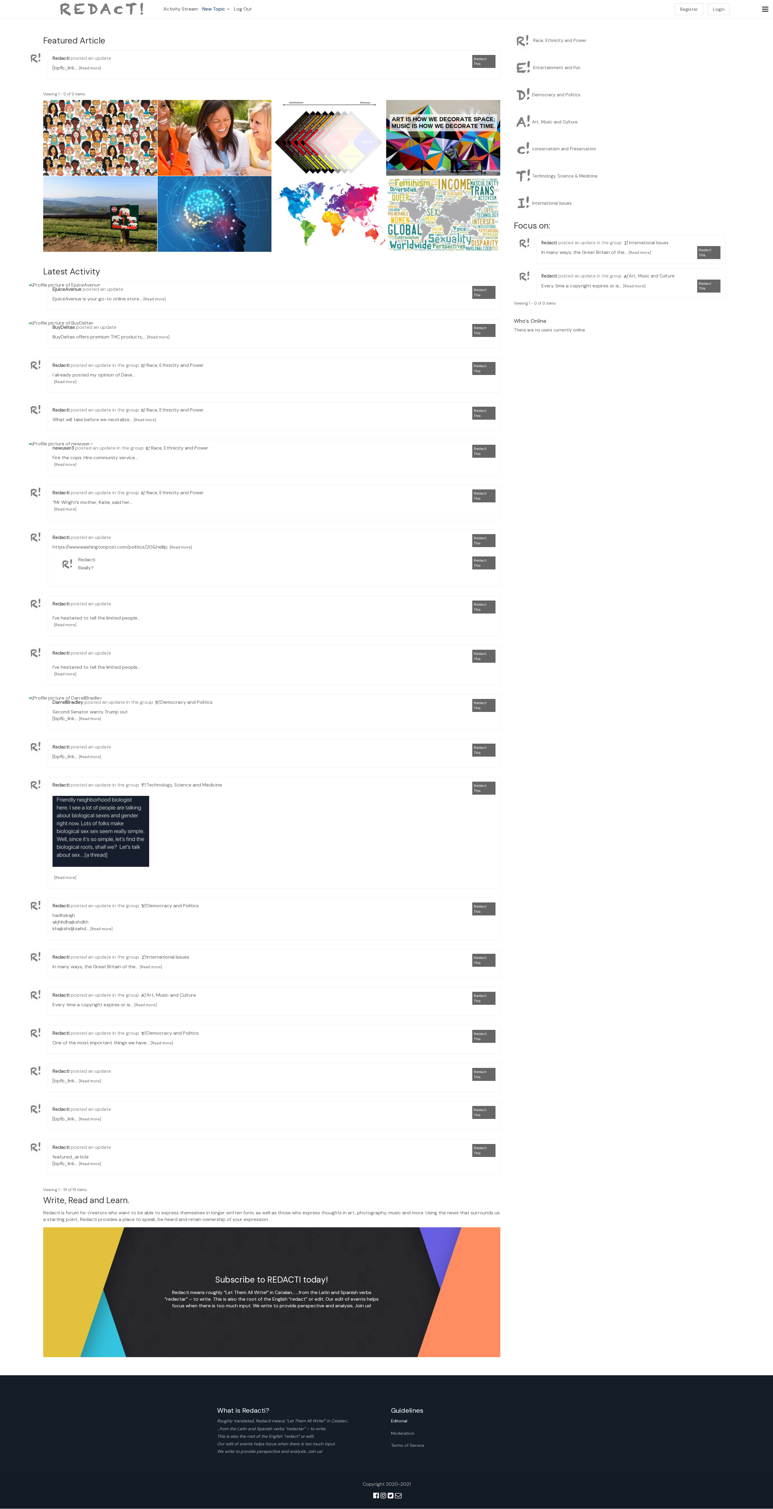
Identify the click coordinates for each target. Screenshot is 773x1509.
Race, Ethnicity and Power (175, 365)
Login (719, 9)
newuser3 (63, 448)
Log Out (243, 9)
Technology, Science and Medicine (184, 785)
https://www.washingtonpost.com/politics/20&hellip (110, 547)
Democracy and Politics (186, 702)
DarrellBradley (68, 702)
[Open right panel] (765, 9)
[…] (101, 831)
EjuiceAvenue (67, 289)
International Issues (167, 957)
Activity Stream (180, 9)
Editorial (399, 1421)
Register (689, 9)
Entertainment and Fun (556, 67)
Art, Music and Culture (171, 995)
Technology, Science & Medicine (565, 176)
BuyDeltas (64, 327)
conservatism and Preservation (564, 149)
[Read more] (90, 68)
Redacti (61, 58)
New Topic (213, 9)
